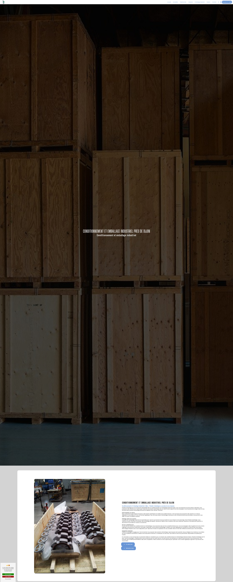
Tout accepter (8, 574)
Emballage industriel (199, 2)
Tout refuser (8, 576)
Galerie (208, 2)
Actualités (175, 2)
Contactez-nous (130, 548)
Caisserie (190, 2)
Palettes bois (183, 2)
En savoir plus (129, 544)
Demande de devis (226, 2)
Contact (214, 2)
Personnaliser (8, 579)
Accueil (169, 2)
